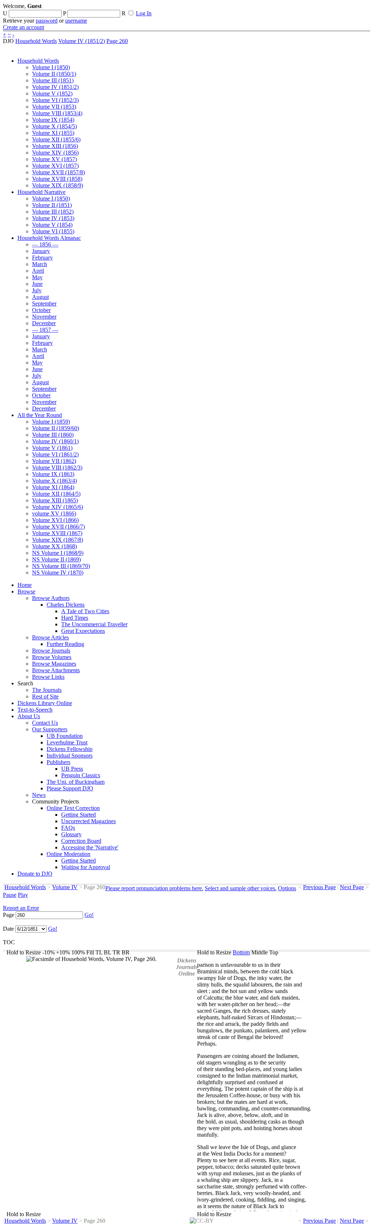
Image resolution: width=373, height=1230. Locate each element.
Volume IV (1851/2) (81, 41)
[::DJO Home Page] (27, 15)
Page (8, 915)
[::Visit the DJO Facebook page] (226, 8)
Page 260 (117, 41)
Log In (144, 13)
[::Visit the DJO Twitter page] (239, 8)
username (76, 20)
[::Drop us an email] (252, 8)
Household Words (36, 41)
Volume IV (65, 887)
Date (8, 929)
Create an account (23, 27)
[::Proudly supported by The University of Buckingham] (332, 9)
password (47, 20)
